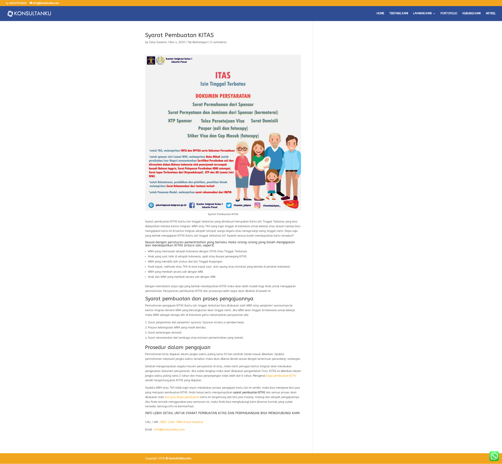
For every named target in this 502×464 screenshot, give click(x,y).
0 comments (218, 42)
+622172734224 (17, 3)
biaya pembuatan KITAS (281, 375)
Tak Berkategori (197, 42)
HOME (380, 13)
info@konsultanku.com (169, 429)
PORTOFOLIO (449, 13)
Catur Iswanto (158, 42)
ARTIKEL (491, 13)
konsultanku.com (180, 458)
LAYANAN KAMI (422, 13)
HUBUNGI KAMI (471, 13)
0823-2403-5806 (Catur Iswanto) (181, 422)
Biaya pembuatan (188, 397)
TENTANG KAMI (398, 13)
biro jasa (170, 397)
